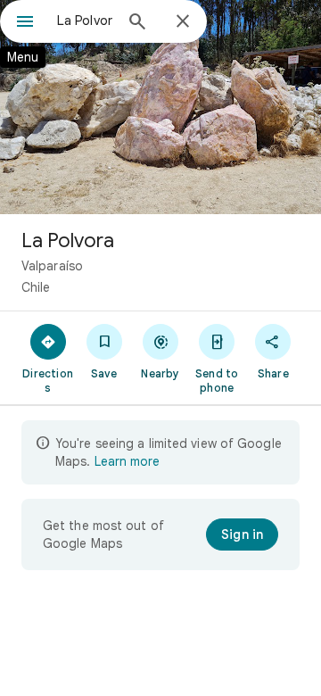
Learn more (127, 461)
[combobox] (84, 20)
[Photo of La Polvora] (160, 107)
